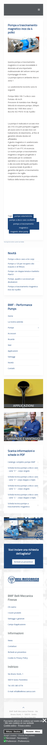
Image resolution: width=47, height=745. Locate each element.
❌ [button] (44, 720)
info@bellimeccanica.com (24, 691)
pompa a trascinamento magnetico (23, 226)
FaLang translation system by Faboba (14, 241)
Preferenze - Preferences (17, 741)
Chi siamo (12, 607)
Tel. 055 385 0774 (15, 685)
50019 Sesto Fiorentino (18, 680)
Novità (10, 362)
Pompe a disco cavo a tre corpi (21, 259)
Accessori (12, 333)
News (10, 640)
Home (10, 316)
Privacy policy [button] (24, 725)
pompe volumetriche (23, 216)
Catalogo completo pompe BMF (21, 462)
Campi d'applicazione (17, 624)
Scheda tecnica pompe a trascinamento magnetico (19, 505)
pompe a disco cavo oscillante (22, 220)
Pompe (11, 327)
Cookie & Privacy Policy (18, 658)
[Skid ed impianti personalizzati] (23, 528)
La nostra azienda (15, 322)
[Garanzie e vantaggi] (23, 426)
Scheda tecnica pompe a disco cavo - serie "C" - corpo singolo (23, 469)
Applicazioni (13, 351)
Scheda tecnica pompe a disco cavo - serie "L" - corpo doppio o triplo (23, 496)
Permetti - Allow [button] (33, 732)
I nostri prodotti (14, 613)
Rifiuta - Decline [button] (13, 732)
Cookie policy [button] (10, 725)
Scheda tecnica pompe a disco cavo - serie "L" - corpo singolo (23, 487)
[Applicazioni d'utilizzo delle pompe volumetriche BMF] (23, 393)
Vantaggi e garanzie (16, 618)
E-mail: (21, 691)
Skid (9, 345)
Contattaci (12, 646)
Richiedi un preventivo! (23, 562)
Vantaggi (11, 356)
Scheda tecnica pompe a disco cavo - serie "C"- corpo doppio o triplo (23, 478)
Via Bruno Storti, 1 (15, 674)
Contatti (11, 368)
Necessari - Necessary (16, 738)
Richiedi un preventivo (17, 652)
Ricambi (11, 339)
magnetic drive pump (19, 231)
